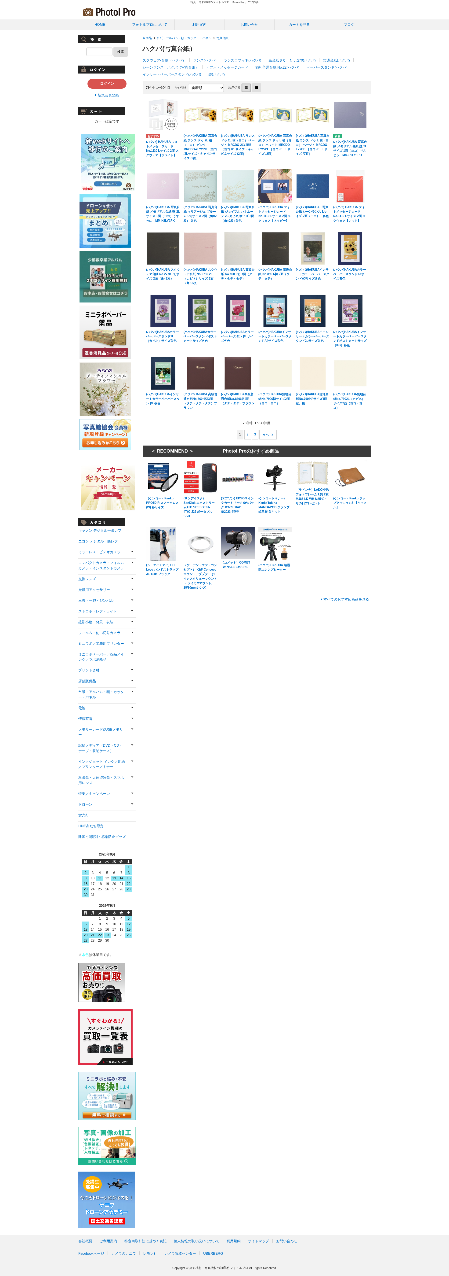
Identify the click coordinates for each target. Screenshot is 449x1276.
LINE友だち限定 (91, 826)
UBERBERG (213, 1253)
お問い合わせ (286, 1241)
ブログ (349, 24)
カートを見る (299, 24)
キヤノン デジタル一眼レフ (99, 530)
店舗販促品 (87, 681)
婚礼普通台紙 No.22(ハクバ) (277, 67)
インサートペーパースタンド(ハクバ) (172, 74)
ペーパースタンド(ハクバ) (327, 67)
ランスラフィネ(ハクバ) (242, 60)
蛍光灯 (83, 815)
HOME (99, 24)
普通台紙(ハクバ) (336, 60)
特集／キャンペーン (94, 794)
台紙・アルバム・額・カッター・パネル (184, 38)
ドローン (85, 804)
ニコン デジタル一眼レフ (98, 541)
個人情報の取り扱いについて (196, 1241)
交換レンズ (87, 579)
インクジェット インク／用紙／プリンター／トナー (101, 764)
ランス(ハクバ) (205, 60)
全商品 (147, 38)
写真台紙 (222, 38)
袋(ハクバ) (216, 74)
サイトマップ (258, 1241)
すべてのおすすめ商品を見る (346, 599)
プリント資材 (88, 670)
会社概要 (85, 1241)
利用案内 (199, 24)
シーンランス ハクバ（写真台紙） (171, 67)
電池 (81, 708)
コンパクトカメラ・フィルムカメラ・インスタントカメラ (101, 565)
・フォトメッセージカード (227, 67)
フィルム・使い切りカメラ (99, 633)
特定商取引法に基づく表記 (145, 1241)
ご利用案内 (108, 1241)
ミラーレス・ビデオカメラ (99, 552)
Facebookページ (91, 1253)
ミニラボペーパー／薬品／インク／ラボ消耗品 (101, 657)
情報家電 (85, 719)
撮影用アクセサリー (94, 590)
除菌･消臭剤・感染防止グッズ (102, 837)
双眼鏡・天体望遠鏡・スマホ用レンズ (101, 780)
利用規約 (234, 1241)
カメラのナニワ (123, 1253)
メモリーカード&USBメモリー (100, 732)
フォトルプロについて (149, 24)
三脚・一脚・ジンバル (95, 600)
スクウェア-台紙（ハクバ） (164, 60)
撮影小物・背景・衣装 (95, 622)
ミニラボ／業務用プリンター (101, 643)
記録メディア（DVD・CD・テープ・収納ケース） (100, 748)
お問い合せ (249, 24)
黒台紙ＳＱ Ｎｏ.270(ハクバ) (292, 60)
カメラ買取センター (180, 1253)
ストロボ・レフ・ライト (97, 611)
